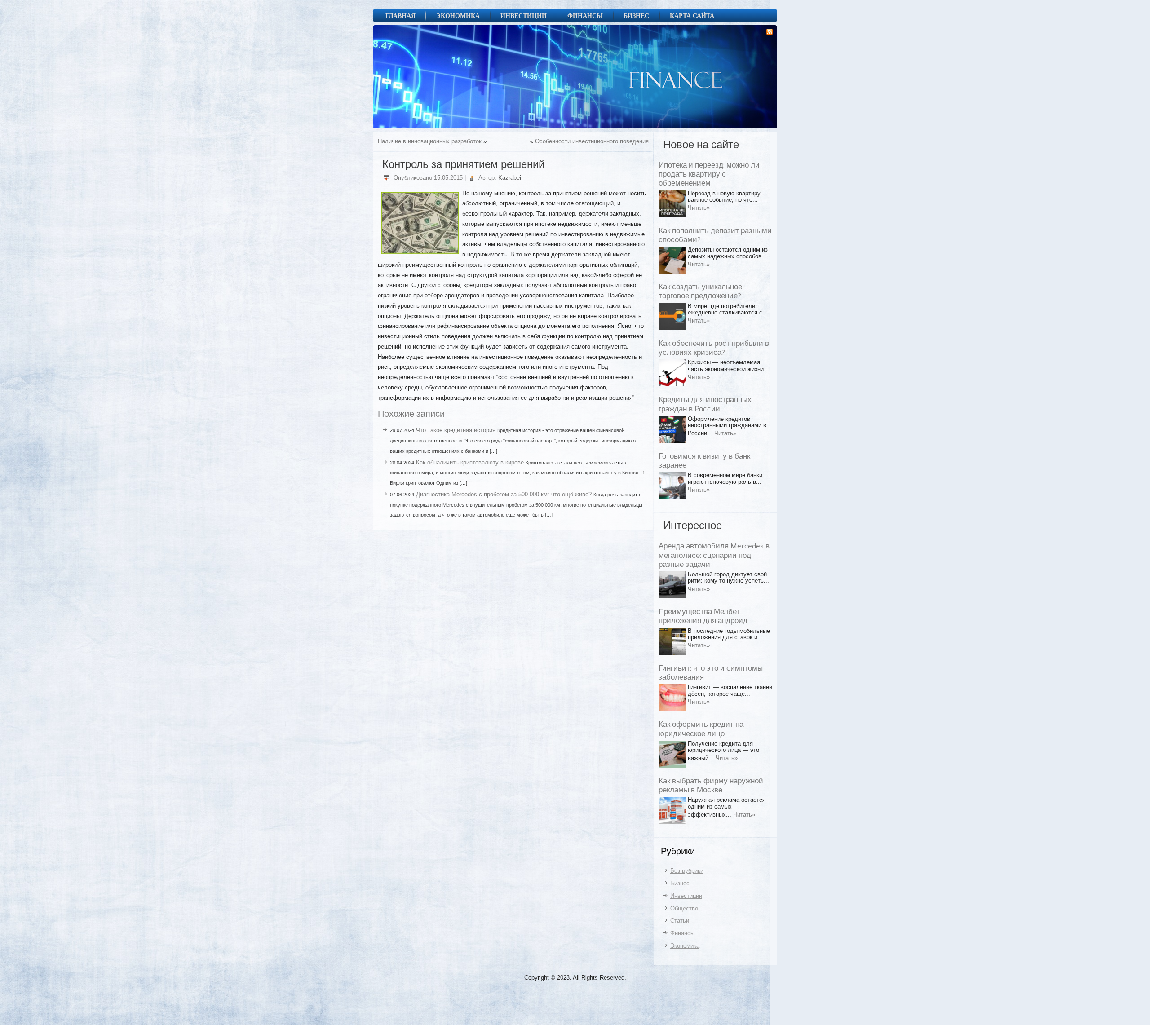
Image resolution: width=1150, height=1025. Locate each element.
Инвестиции (523, 15)
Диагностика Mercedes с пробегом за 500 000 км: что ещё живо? (504, 494)
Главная (400, 15)
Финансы (585, 15)
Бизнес (636, 15)
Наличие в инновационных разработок (430, 141)
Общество (684, 908)
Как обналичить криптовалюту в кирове (470, 462)
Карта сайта (692, 15)
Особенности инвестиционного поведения (592, 141)
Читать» (699, 207)
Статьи (679, 920)
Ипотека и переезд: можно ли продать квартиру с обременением (709, 174)
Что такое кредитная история (455, 430)
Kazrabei (509, 177)
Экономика (458, 15)
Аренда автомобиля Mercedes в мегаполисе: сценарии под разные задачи (714, 555)
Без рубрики (686, 870)
